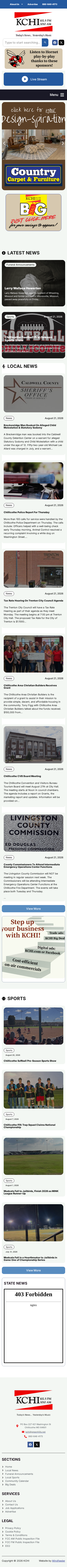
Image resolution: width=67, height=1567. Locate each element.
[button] (57, 94)
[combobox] (22, 42)
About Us (14, 4)
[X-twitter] (61, 42)
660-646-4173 (49, 4)
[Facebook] (55, 42)
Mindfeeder (58, 1560)
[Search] (45, 42)
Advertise (33, 4)
